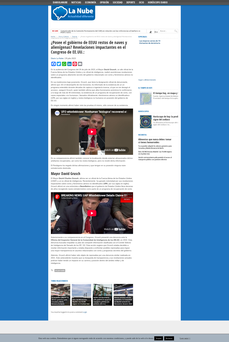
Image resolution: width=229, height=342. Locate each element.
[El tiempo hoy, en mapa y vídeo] (146, 104)
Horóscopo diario (158, 2)
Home (53, 37)
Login (85, 312)
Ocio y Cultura (64, 37)
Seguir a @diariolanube (147, 80)
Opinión (104, 2)
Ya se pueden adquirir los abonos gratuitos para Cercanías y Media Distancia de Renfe (60, 300)
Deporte (130, 2)
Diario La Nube (57, 58)
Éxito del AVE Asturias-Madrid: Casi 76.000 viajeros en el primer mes (80, 302)
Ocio (141, 2)
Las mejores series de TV (149, 41)
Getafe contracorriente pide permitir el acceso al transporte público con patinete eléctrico (102, 300)
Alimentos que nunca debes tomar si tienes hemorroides (154, 141)
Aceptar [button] (158, 338)
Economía (90, 2)
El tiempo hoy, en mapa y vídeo (168, 93)
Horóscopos (143, 111)
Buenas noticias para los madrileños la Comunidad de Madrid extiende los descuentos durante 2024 (123, 300)
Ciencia (74, 37)
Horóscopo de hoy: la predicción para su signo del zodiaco (172, 118)
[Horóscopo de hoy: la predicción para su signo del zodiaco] (146, 128)
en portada (60, 270)
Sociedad (117, 2)
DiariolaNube (60, 2)
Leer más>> (185, 338)
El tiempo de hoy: (145, 88)
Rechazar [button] (169, 338)
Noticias (76, 2)
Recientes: (142, 134)
